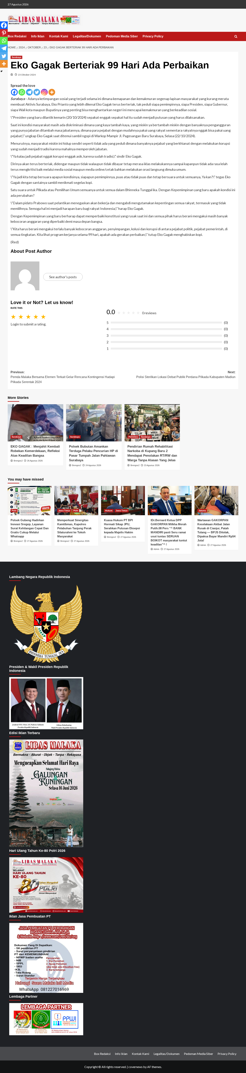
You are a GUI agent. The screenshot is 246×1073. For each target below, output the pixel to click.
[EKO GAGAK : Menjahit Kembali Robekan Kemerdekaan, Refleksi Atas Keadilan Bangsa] (35, 422)
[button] (236, 36)
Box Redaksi (17, 36)
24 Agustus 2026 (93, 465)
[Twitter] (36, 92)
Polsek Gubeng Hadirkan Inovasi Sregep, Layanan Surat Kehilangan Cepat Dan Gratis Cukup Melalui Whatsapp (30, 528)
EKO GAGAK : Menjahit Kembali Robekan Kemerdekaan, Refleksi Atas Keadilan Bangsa (35, 451)
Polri (14, 510)
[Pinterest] (4, 33)
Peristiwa (133, 437)
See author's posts (63, 277)
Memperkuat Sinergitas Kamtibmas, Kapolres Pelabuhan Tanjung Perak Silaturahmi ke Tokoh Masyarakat (74, 528)
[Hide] (1, 71)
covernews (135, 1067)
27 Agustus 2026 (35, 541)
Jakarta (202, 510)
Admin (156, 549)
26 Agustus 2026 (35, 461)
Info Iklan (37, 36)
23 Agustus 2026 (152, 465)
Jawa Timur (64, 510)
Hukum (108, 510)
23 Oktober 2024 (27, 74)
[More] (51, 92)
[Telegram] (29, 92)
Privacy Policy (153, 36)
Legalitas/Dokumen (87, 36)
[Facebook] (14, 92)
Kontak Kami (58, 36)
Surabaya (16, 57)
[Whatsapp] (21, 92)
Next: (185, 375)
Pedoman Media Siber (122, 36)
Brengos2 (18, 461)
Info (154, 510)
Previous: (63, 377)
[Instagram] (44, 92)
